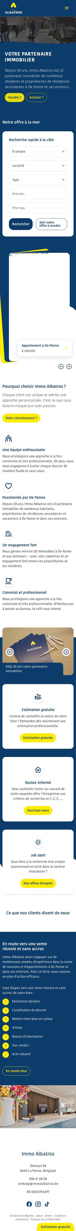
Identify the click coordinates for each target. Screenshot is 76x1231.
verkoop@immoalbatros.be (38, 1184)
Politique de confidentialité (45, 1219)
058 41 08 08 (38, 1179)
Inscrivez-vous (38, 810)
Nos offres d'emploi (38, 883)
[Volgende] (69, 366)
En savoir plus (16, 1071)
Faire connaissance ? (21, 418)
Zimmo (48, 1215)
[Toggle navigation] (66, 8)
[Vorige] (61, 366)
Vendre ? (14, 97)
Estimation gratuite (38, 738)
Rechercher (20, 224)
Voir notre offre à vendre (49, 224)
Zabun (39, 1215)
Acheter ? (36, 97)
